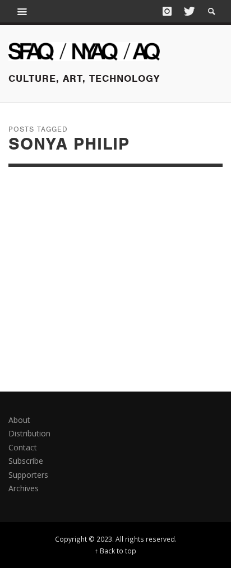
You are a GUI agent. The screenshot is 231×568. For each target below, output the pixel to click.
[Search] (22, 11)
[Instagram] (167, 11)
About (19, 420)
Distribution (29, 433)
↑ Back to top (115, 550)
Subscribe (25, 460)
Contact (22, 447)
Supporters (28, 474)
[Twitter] (188, 11)
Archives (23, 488)
